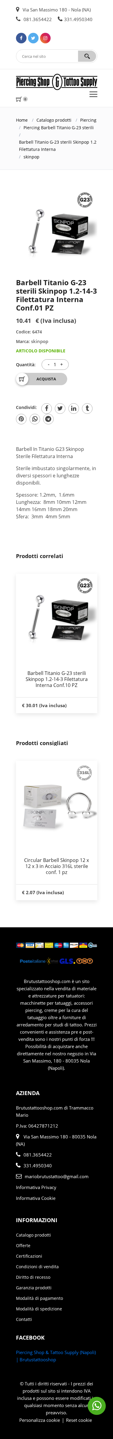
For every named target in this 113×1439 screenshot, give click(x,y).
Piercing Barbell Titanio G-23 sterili (59, 127)
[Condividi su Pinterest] (21, 419)
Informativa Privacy (36, 1187)
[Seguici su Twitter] (33, 38)
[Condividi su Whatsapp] (35, 419)
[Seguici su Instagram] (45, 38)
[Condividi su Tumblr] (87, 408)
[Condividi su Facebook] (46, 408)
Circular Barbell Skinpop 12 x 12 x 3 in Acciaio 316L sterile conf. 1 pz (56, 866)
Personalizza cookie (39, 1420)
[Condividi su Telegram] (48, 419)
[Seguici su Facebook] (21, 38)
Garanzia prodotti (34, 1288)
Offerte (23, 1245)
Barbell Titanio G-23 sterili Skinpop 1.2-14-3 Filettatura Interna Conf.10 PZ (57, 679)
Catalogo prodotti (53, 120)
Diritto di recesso (33, 1277)
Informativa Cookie (35, 1198)
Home (22, 120)
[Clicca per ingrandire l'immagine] (56, 228)
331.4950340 (78, 19)
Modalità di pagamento (39, 1298)
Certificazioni (29, 1256)
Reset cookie (79, 1420)
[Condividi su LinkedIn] (73, 408)
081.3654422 (37, 19)
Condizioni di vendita (37, 1266)
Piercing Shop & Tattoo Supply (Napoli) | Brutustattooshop (56, 1356)
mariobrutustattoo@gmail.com (57, 1176)
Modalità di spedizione (39, 1309)
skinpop (31, 157)
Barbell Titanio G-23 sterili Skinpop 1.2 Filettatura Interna (57, 145)
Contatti (24, 1319)
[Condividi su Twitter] (60, 408)
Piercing (88, 120)
